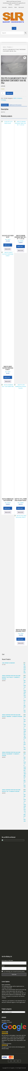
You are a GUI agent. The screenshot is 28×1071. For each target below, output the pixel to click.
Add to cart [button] (20, 246)
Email (3, 966)
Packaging (3, 100)
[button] (24, 57)
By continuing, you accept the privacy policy (14, 971)
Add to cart (9, 93)
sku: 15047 (7, 369)
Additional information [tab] (15, 105)
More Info (20, 250)
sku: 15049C (20, 239)
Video (15, 7)
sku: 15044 (21, 632)
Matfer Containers (17, 98)
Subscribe (4, 7)
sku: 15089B (20, 501)
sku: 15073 (8, 238)
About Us (10, 7)
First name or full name (7, 960)
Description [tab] (5, 105)
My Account (21, 7)
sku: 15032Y (8, 501)
